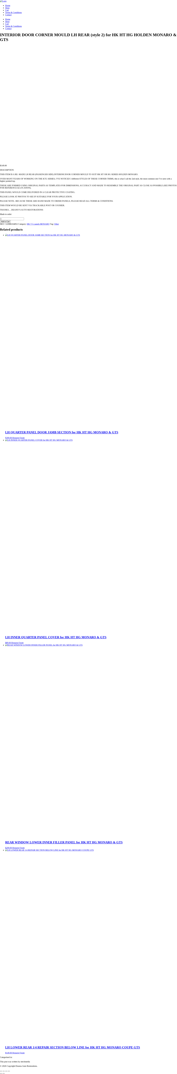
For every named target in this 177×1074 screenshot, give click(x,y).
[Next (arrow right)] (4, 1073)
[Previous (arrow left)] (1, 1073)
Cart (7, 10)
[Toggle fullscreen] (4, 1071)
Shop (7, 8)
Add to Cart (5, 222)
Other (56, 224)
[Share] (6, 1071)
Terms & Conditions (13, 12)
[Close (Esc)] (9, 1071)
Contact (8, 15)
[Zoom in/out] (1, 1071)
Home (7, 5)
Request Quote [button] (18, 438)
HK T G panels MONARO (38, 224)
